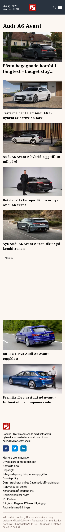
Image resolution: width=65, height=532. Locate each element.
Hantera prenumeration (16, 457)
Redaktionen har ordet (16, 495)
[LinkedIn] (23, 448)
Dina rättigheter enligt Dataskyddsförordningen (31, 482)
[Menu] (60, 7)
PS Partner (9, 499)
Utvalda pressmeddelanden (19, 461)
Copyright (8, 470)
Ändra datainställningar (16, 507)
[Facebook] (6, 448)
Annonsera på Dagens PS (18, 491)
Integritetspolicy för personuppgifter (25, 474)
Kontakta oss (11, 466)
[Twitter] (15, 448)
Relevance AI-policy (15, 486)
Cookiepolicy (11, 478)
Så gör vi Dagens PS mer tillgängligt (24, 503)
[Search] (54, 7)
